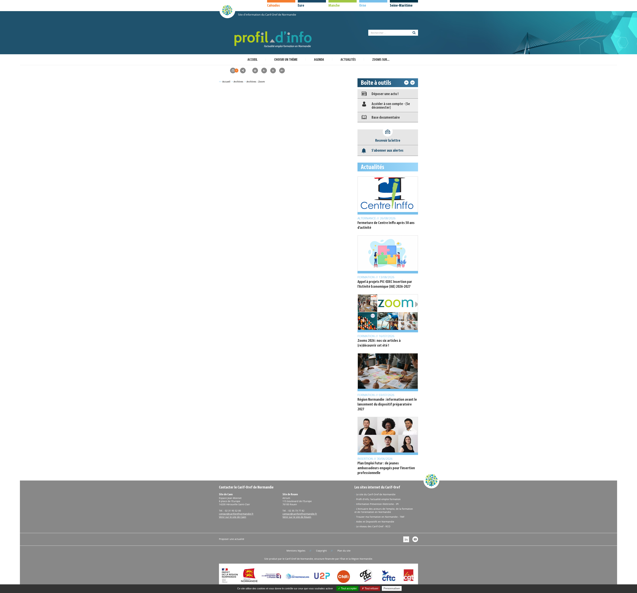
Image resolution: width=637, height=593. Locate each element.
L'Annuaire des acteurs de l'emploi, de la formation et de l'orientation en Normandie (383, 510)
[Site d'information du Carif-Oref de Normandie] (227, 10)
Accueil (252, 60)
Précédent (406, 82)
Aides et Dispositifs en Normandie (375, 521)
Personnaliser (392, 588)
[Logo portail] (273, 39)
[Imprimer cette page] (255, 70)
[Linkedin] (406, 539)
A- (264, 70)
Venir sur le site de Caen (232, 517)
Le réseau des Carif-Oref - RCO (373, 526)
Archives (238, 81)
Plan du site (344, 550)
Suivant (412, 82)
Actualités (348, 60)
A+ (282, 70)
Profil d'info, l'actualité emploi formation (378, 499)
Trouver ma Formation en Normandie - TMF (380, 516)
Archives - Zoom (256, 81)
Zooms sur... (380, 60)
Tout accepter (348, 588)
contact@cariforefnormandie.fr (236, 513)
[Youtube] (415, 539)
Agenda (319, 60)
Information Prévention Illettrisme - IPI (377, 504)
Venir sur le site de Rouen (297, 517)
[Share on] (243, 70)
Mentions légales (295, 550)
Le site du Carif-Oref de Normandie (375, 494)
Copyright (321, 550)
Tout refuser (371, 588)
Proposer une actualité (231, 539)
